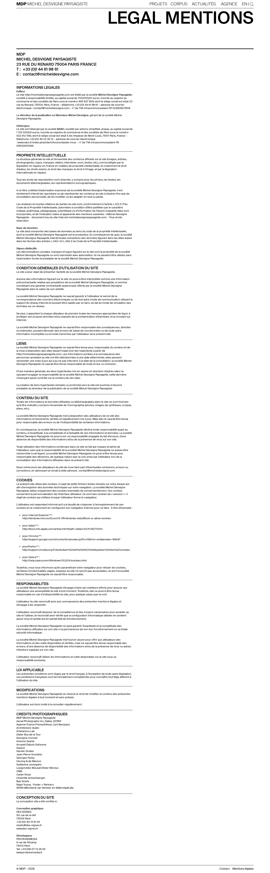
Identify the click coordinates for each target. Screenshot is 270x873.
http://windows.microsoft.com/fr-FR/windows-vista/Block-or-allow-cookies (66, 518)
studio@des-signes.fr (29, 825)
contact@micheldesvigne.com (51, 74)
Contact (224, 868)
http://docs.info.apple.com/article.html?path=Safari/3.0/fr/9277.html (62, 529)
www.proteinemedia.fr (29, 852)
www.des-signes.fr (27, 828)
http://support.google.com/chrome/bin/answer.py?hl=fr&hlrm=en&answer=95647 (71, 539)
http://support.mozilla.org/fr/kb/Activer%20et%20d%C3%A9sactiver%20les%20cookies (76, 550)
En (244, 4)
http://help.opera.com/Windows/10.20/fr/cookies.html (54, 560)
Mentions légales (243, 868)
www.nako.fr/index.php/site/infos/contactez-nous (47, 142)
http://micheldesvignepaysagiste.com (47, 94)
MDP (21, 4)
